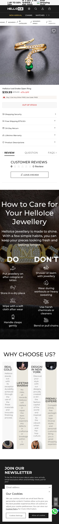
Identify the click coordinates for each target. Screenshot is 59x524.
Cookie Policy (12, 509)
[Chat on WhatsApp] (54, 511)
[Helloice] (15, 8)
